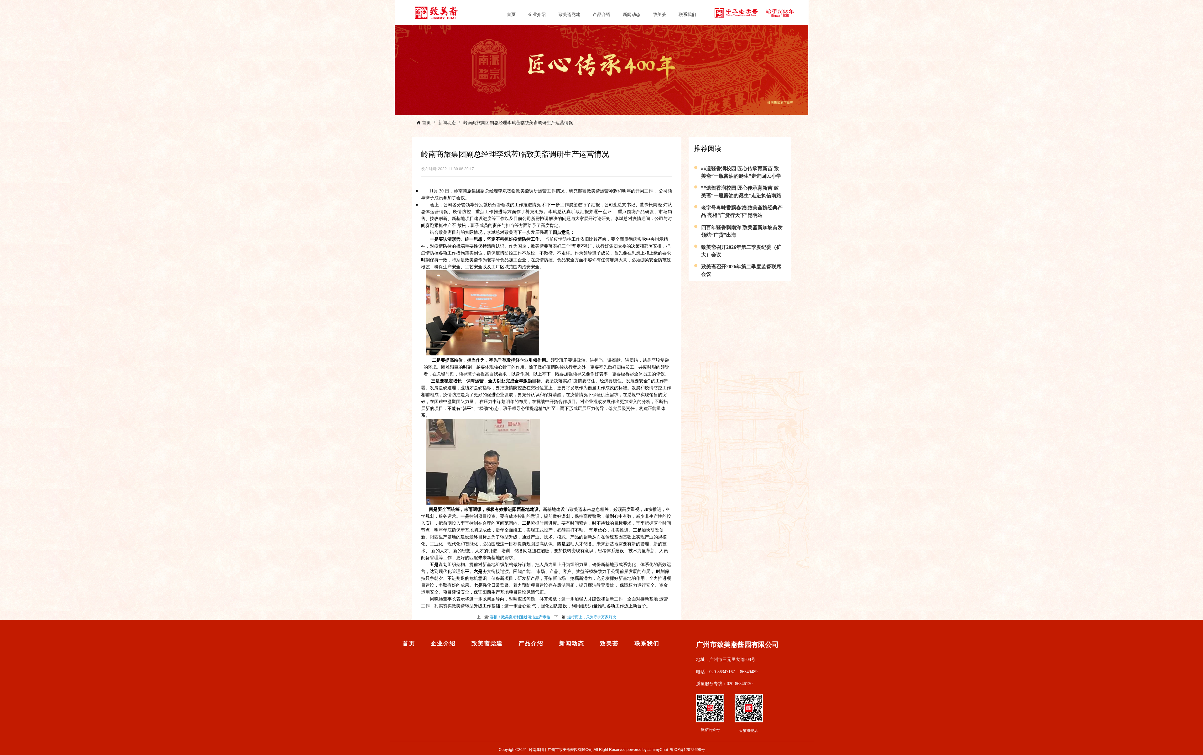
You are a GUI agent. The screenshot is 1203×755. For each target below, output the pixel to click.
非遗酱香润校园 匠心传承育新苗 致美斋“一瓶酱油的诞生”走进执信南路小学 (741, 195)
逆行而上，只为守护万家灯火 (591, 616)
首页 (511, 14)
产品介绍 (601, 14)
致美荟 (659, 14)
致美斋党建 (569, 14)
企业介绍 (537, 14)
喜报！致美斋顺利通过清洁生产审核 (520, 616)
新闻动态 (631, 14)
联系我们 (687, 14)
